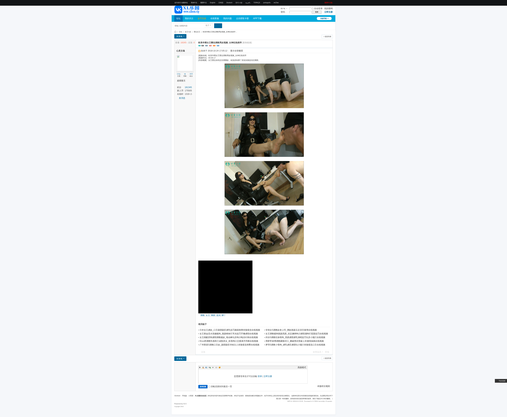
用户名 (283, 9)
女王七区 (188, 32)
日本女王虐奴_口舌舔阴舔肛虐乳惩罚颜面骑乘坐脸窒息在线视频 (230, 330)
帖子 (207, 25)
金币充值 (202, 18)
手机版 (184, 396)
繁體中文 (203, 3)
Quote (213, 367)
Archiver (177, 396)
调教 (202, 45)
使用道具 (317, 352)
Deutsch (229, 3)
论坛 (178, 18)
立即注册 (328, 12)
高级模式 (302, 367)
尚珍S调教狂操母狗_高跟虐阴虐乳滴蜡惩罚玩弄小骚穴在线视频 (295, 337)
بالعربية (247, 3)
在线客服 (214, 18)
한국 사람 (239, 3)
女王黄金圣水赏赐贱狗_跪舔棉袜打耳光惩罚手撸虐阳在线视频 (229, 334)
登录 (260, 376)
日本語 (221, 3)
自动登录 (318, 8)
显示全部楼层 (236, 51)
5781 (179, 74)
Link (209, 367)
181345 (188, 87)
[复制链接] (247, 42)
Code (216, 367)
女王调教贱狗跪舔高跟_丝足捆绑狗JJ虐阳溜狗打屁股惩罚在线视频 (297, 334)
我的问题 (227, 18)
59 (185, 74)
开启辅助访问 (323, 2)
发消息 (182, 98)
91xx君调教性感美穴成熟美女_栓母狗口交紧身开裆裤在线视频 (229, 341)
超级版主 (181, 80)
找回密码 (328, 8)
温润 (214, 45)
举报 (327, 352)
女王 (206, 45)
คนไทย (276, 3)
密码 (283, 12)
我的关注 (189, 18)
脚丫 (218, 45)
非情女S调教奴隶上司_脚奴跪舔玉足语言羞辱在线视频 (291, 330)
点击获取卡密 (242, 18)
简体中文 (194, 3)
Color (203, 367)
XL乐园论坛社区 (175, 32)
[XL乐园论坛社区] (187, 12)
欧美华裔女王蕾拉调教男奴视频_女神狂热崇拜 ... (220, 32)
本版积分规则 (323, 386)
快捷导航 (323, 18)
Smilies (219, 367)
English (212, 3)
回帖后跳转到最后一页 (221, 386)
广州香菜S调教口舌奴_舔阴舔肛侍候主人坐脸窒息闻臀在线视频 (229, 345)
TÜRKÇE (256, 3)
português (267, 3)
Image (206, 367)
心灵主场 (180, 51)
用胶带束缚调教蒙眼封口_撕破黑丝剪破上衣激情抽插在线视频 (295, 341)
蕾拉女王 (197, 32)
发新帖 (179, 36)
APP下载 (257, 18)
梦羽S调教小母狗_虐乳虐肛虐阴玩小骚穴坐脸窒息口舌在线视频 (295, 345)
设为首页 (178, 3)
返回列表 (328, 36)
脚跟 (210, 45)
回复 (203, 352)
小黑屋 (191, 396)
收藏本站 (184, 3)
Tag (199, 45)
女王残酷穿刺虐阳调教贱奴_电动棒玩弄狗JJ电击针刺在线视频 (229, 337)
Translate (502, 381)
